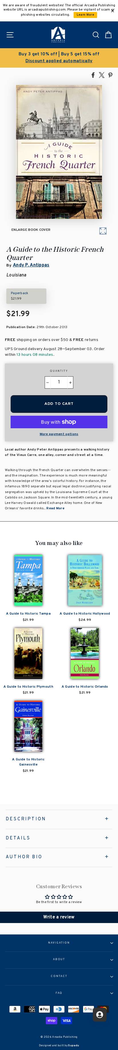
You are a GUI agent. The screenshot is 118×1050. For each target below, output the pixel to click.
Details (18, 838)
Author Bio (24, 857)
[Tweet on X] (102, 74)
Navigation (59, 943)
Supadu (73, 1045)
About (59, 959)
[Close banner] (112, 10)
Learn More (85, 15)
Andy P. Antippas (31, 265)
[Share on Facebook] (93, 74)
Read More (55, 508)
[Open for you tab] (100, 1014)
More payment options (59, 434)
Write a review (58, 917)
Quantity (59, 371)
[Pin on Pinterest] (110, 74)
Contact (59, 976)
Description (26, 819)
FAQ (59, 993)
